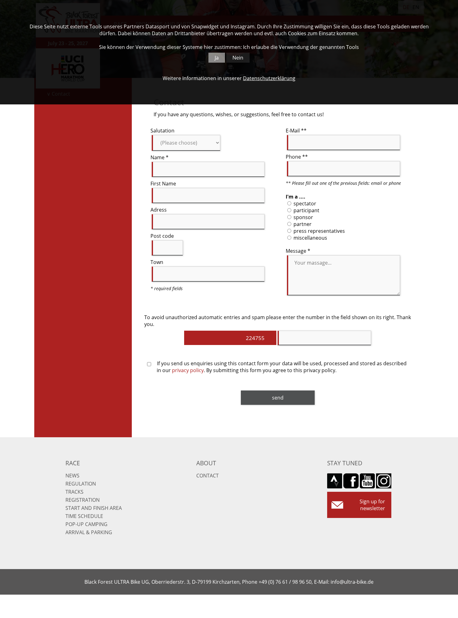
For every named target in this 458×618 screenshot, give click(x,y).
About (206, 463)
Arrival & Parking (88, 532)
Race (72, 463)
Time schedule (84, 516)
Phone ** (297, 156)
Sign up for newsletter (372, 505)
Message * (298, 250)
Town (156, 262)
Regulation (80, 483)
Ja (217, 57)
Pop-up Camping (86, 524)
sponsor (302, 217)
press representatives (318, 231)
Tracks (74, 491)
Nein (237, 57)
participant (305, 210)
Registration (82, 499)
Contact (207, 475)
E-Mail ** (296, 130)
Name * (159, 157)
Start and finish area (93, 507)
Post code (162, 235)
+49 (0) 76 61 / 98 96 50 (285, 581)
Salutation (162, 130)
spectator (304, 203)
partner (302, 224)
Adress (158, 209)
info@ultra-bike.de (352, 581)
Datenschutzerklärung (269, 78)
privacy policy (188, 370)
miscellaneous (309, 237)
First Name (163, 183)
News (72, 475)
